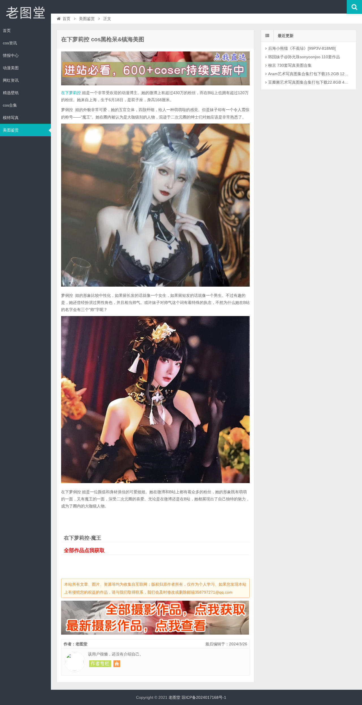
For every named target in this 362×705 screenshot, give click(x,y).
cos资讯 (10, 43)
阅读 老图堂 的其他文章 (100, 663)
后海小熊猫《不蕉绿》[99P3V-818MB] (302, 48)
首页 (7, 30)
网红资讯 (11, 80)
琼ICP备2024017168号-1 (204, 697)
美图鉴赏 (11, 130)
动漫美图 (11, 68)
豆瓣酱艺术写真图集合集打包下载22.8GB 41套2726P (309, 82)
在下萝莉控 (71, 92)
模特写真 (11, 117)
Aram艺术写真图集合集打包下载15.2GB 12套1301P (309, 74)
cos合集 (10, 105)
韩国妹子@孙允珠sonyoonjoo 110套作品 (304, 57)
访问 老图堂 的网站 (116, 663)
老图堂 (25, 12)
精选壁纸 (11, 92)
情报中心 (11, 55)
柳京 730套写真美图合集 (290, 65)
